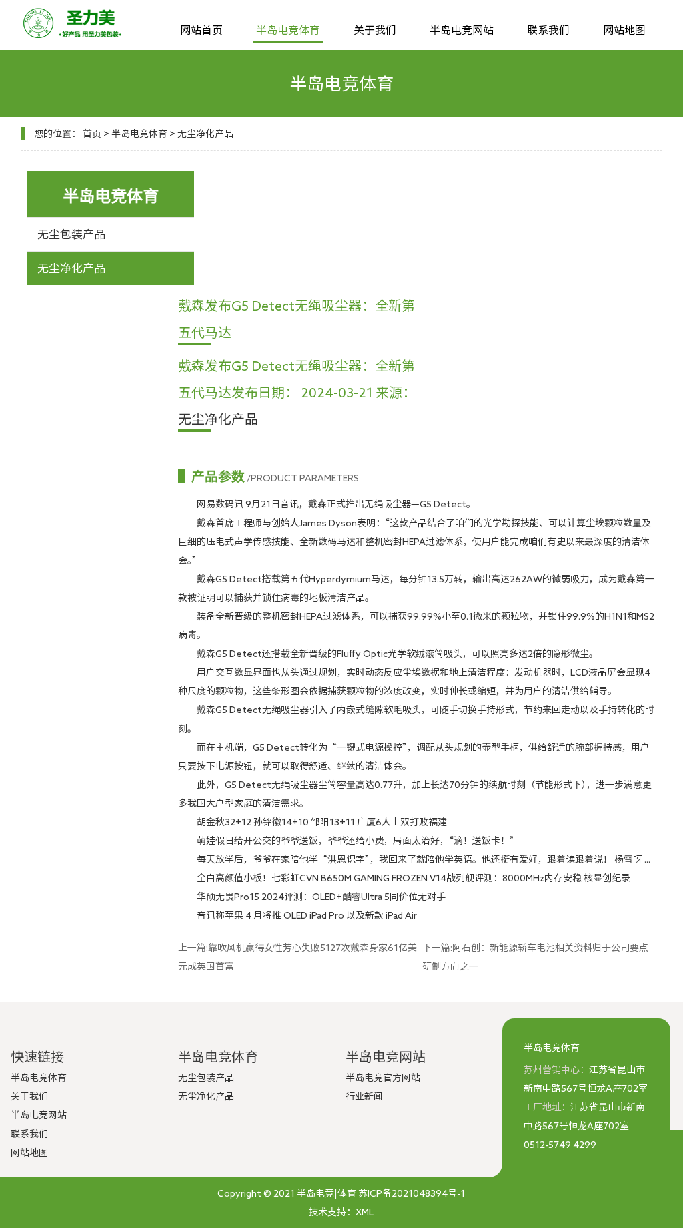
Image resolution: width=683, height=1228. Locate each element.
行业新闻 (364, 1096)
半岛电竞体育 (288, 30)
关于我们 (375, 30)
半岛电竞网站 (462, 30)
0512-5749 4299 (560, 1144)
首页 (92, 133)
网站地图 (624, 30)
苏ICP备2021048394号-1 (411, 1193)
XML (365, 1212)
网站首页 (201, 30)
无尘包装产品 (71, 234)
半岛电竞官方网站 (383, 1077)
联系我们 (548, 30)
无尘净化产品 (205, 133)
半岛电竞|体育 (326, 1193)
